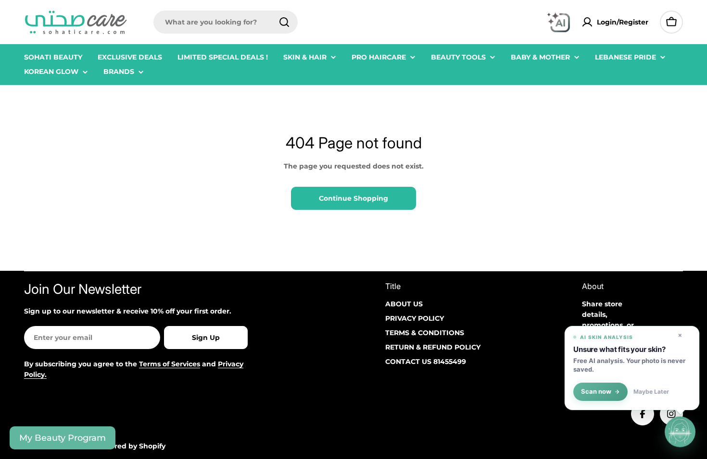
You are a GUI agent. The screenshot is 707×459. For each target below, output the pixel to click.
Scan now (596, 391)
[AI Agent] (558, 22)
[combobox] (225, 22)
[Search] (284, 22)
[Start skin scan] (680, 432)
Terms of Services (169, 364)
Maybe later (651, 391)
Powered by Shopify (130, 446)
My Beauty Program (62, 438)
